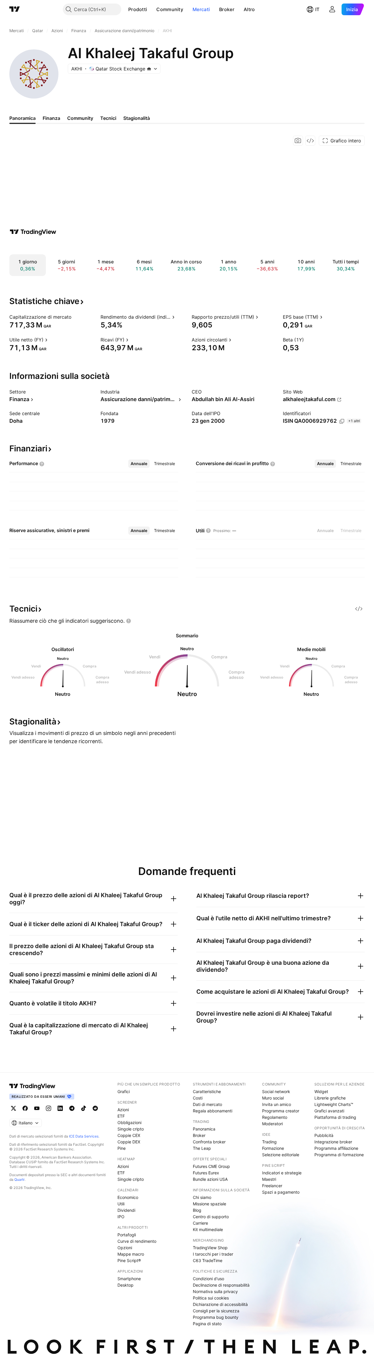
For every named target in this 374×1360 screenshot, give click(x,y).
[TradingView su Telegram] (72, 1108)
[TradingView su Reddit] (95, 1108)
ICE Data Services (83, 1136)
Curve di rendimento (136, 1241)
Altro (249, 9)
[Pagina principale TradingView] (14, 9)
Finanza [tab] (51, 118)
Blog (197, 1210)
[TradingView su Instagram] (48, 1108)
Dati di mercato (207, 1104)
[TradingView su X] (13, 1108)
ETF (121, 1116)
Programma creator (280, 1110)
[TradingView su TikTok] (83, 1108)
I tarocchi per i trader (213, 1254)
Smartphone (129, 1278)
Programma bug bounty (215, 1317)
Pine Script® (129, 1260)
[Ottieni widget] (310, 141)
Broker (226, 9)
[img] (149, 68)
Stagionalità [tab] (136, 118)
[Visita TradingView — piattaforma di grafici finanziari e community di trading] (33, 232)
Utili (120, 1203)
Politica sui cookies (211, 1297)
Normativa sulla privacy (215, 1291)
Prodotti (137, 9)
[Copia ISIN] (341, 421)
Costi (197, 1097)
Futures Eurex (206, 1172)
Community (169, 9)
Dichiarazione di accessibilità (220, 1304)
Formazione (273, 1148)
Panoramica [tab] (22, 118)
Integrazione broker (333, 1141)
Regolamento (274, 1117)
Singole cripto (130, 1128)
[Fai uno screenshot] (298, 141)
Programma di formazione (339, 1154)
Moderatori (272, 1123)
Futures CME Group (211, 1166)
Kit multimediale (208, 1229)
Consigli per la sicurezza (216, 1310)
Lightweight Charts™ (333, 1104)
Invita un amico (276, 1104)
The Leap (202, 1148)
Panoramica (204, 1128)
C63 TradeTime (207, 1260)
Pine (121, 1148)
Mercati (201, 9)
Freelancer (272, 1185)
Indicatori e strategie (282, 1172)
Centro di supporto (211, 1216)
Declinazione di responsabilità (221, 1285)
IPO (120, 1216)
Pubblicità (323, 1135)
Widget (321, 1091)
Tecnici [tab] (108, 118)
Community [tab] (80, 118)
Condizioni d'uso (208, 1278)
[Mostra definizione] (75, 317)
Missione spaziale (209, 1203)
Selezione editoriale (280, 1154)
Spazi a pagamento (280, 1192)
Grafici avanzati (329, 1110)
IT (317, 9)
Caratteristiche (207, 1091)
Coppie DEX (128, 1141)
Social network (276, 1091)
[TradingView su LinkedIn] (60, 1108)
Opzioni (124, 1247)
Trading (269, 1141)
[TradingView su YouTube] (37, 1108)
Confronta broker (209, 1141)
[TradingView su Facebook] (25, 1108)
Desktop (125, 1285)
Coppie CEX (128, 1135)
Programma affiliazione (336, 1148)
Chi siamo (202, 1197)
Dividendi (126, 1210)
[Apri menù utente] (332, 9)
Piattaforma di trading (335, 1117)
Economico (127, 1197)
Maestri (269, 1179)
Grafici (123, 1091)
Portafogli (126, 1234)
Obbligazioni (129, 1122)
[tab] (139, 464)
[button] (151, 9)
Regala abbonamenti (212, 1110)
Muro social (273, 1097)
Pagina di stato (207, 1323)
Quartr (19, 1179)
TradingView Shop (210, 1247)
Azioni (123, 1109)
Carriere (200, 1223)
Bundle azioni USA (210, 1179)
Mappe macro (130, 1254)
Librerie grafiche (330, 1097)
